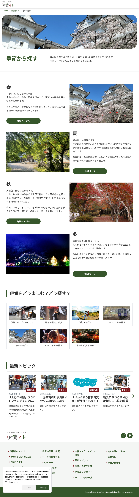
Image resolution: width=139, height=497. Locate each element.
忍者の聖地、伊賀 (53, 322)
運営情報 (112, 457)
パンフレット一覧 (83, 477)
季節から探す (22, 345)
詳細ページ (89, 171)
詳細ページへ (23, 120)
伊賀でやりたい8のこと (22, 322)
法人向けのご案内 (116, 451)
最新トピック (81, 460)
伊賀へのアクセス (83, 466)
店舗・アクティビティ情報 (85, 453)
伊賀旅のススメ (17, 451)
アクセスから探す (116, 322)
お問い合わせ (114, 462)
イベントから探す (53, 345)
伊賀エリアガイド (83, 471)
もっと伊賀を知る (85, 345)
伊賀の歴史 (48, 462)
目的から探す (85, 322)
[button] (6, 396)
